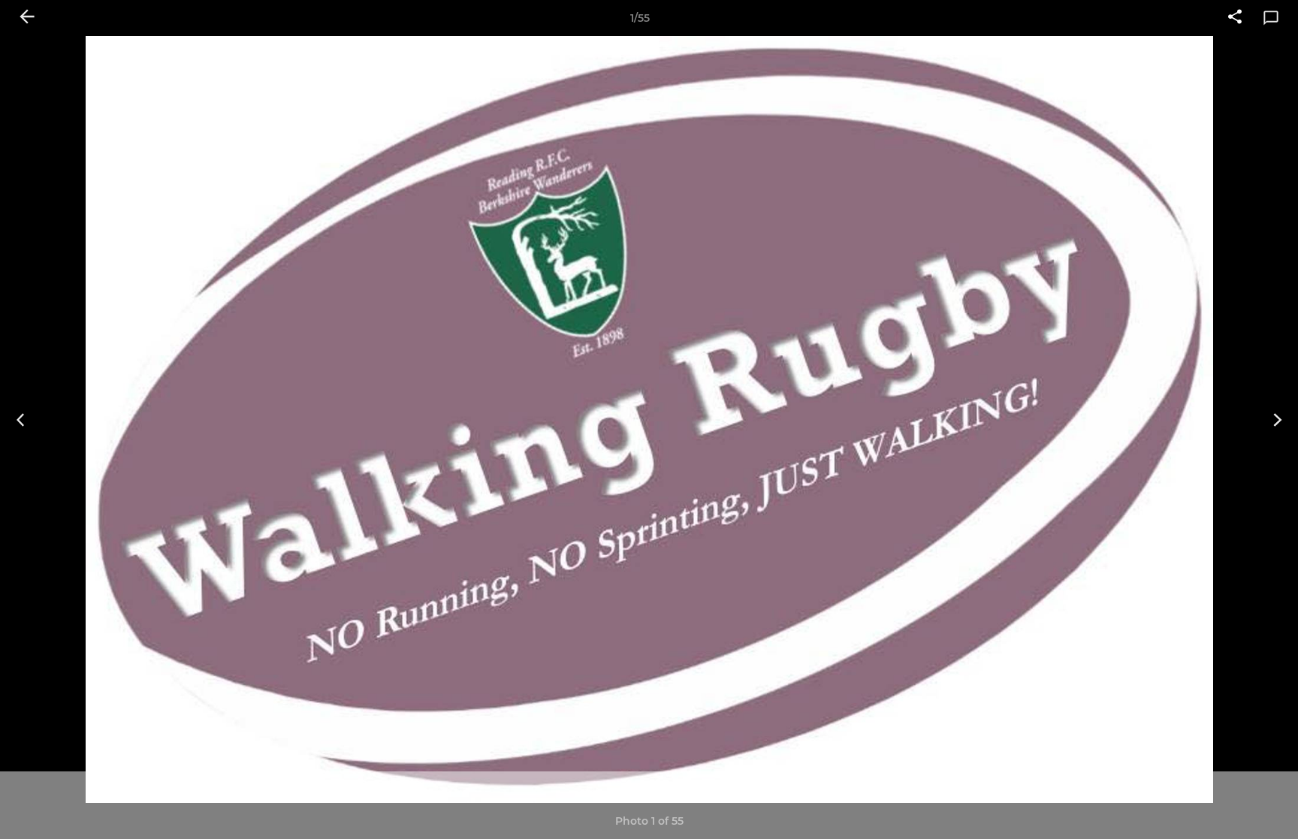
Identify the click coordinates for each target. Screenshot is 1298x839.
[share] (1235, 18)
